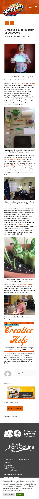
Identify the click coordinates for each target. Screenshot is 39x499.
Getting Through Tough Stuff (11, 402)
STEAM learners (21, 224)
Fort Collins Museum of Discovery (25, 83)
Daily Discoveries (14, 101)
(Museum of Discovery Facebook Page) (16, 165)
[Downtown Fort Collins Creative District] (13, 9)
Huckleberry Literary (21, 80)
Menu (31, 7)
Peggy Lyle (16, 36)
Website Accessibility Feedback (13, 474)
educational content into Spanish (14, 159)
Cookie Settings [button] (8, 494)
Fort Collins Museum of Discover (24, 284)
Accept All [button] (20, 494)
